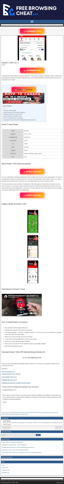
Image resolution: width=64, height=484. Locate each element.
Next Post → (59, 427)
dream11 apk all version (20, 412)
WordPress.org (5, 472)
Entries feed (5, 467)
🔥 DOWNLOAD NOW (32, 31)
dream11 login (24, 414)
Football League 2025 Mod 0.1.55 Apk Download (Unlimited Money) (18, 447)
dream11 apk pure (6, 414)
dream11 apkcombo (15, 414)
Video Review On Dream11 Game (13, 116)
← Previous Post (6, 427)
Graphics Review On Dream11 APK (13, 114)
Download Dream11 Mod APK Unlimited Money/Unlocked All (19, 120)
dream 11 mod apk (9, 412)
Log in (3, 465)
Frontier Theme (59, 482)
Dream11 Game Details (10, 110)
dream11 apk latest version (51, 412)
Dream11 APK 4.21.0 (10, 63)
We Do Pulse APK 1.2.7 (8, 371)
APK (4, 64)
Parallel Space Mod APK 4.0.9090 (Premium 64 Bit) (16, 383)
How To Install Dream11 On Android (13, 118)
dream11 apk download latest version (35, 412)
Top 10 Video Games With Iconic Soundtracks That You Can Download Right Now (21, 452)
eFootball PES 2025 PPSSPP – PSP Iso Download (14, 445)
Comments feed (6, 470)
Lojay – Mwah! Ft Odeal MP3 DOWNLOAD (12, 442)
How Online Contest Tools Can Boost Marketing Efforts (15, 450)
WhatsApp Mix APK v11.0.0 (9, 380)
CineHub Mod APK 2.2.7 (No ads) (11, 374)
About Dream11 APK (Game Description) (14, 112)
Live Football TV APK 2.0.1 (9, 377)
